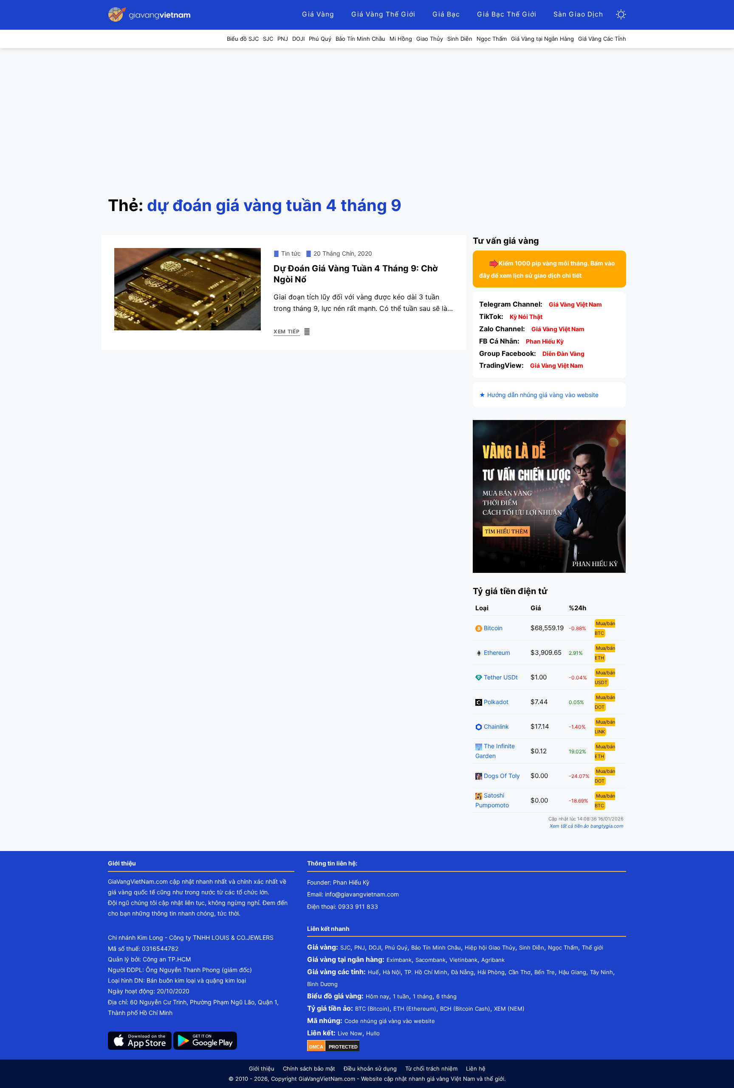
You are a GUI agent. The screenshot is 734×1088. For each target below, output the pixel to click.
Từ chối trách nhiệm (431, 1068)
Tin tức (291, 253)
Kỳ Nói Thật (526, 316)
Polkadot (495, 701)
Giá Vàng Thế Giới (383, 14)
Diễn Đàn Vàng (563, 353)
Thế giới (592, 947)
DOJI (375, 947)
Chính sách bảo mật (309, 1068)
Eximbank (399, 959)
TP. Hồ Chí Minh (425, 972)
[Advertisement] (367, 112)
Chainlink (495, 726)
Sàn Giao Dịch (578, 14)
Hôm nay (377, 996)
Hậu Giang (572, 972)
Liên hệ (476, 1068)
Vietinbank (463, 959)
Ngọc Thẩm (563, 947)
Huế (373, 972)
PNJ (359, 947)
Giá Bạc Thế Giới (506, 14)
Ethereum (496, 652)
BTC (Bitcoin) (372, 1008)
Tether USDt (500, 677)
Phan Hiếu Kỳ (545, 341)
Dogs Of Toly (501, 775)
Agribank (493, 959)
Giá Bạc (446, 14)
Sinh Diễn (531, 947)
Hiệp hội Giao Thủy (490, 947)
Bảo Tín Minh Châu (436, 947)
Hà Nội (392, 972)
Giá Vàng (318, 14)
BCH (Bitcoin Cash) (465, 1008)
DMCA (316, 1046)
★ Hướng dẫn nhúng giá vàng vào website (538, 394)
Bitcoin (492, 627)
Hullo (373, 1033)
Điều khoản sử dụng (370, 1068)
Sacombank (430, 959)
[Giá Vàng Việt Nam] (150, 14)
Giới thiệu (261, 1068)
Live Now (350, 1033)
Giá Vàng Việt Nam (575, 304)
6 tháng (446, 996)
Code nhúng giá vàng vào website (389, 1021)
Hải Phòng (491, 972)
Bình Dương (322, 984)
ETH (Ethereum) (414, 1008)
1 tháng (422, 996)
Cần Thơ (519, 972)
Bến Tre (544, 972)
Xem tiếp (287, 331)
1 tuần (401, 996)
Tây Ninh (601, 972)
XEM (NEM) (509, 1008)
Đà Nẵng (462, 972)
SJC (345, 947)
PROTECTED (343, 1046)
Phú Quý (396, 947)
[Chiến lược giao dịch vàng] (549, 495)
